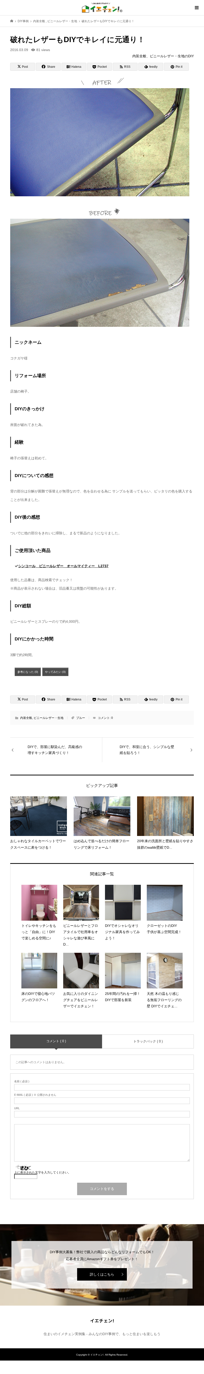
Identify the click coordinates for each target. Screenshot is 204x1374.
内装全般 (26, 718)
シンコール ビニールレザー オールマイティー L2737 (63, 566)
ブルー (80, 718)
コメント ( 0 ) (56, 1041)
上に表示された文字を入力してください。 (42, 1172)
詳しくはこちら (102, 1274)
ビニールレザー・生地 (48, 718)
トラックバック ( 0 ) (148, 1041)
